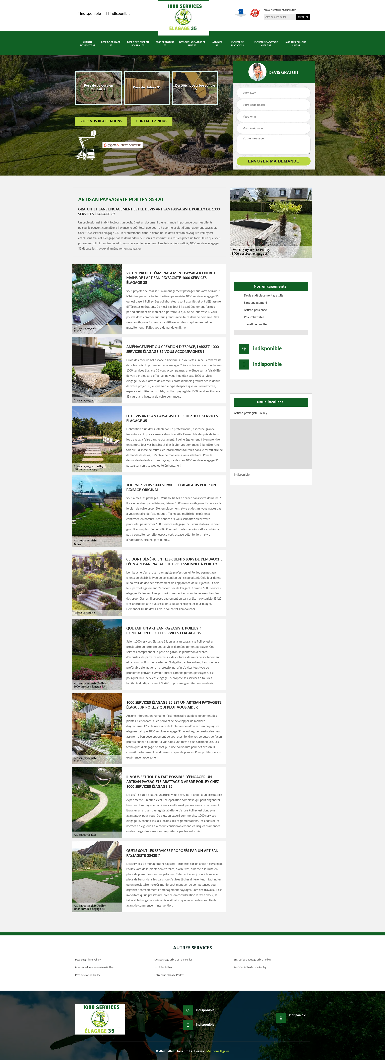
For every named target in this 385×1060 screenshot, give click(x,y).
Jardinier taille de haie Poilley (250, 967)
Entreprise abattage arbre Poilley (252, 959)
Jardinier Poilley (163, 967)
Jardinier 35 (217, 44)
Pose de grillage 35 (110, 44)
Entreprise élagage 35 (237, 44)
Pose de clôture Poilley (87, 975)
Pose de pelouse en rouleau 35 (138, 44)
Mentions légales (217, 1051)
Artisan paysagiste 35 (87, 44)
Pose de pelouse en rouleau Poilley (94, 967)
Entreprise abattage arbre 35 (266, 44)
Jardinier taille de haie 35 (295, 44)
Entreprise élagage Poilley (168, 975)
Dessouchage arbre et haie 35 (192, 44)
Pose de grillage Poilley (88, 959)
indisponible (90, 14)
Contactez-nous (151, 121)
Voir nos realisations (101, 121)
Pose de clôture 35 (165, 44)
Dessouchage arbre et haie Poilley (173, 959)
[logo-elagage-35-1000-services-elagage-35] (183, 18)
